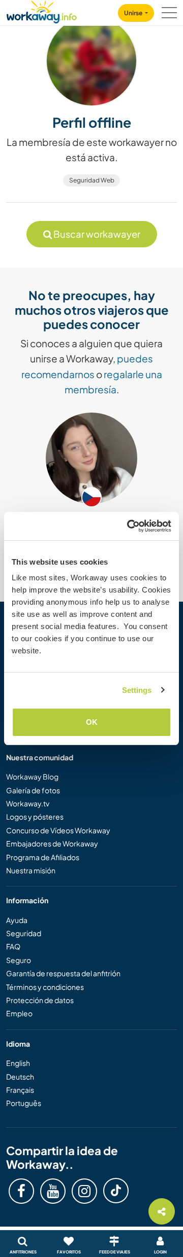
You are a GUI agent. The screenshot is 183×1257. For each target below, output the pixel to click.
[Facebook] (21, 1191)
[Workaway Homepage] (41, 10)
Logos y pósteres (35, 816)
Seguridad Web (91, 180)
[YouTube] (53, 1191)
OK (92, 722)
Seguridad (23, 933)
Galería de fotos (33, 790)
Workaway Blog (32, 776)
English (18, 1062)
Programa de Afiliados (42, 857)
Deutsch (20, 1076)
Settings (137, 690)
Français (20, 1089)
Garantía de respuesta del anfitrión (63, 973)
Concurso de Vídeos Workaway (58, 830)
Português (23, 1102)
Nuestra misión (30, 870)
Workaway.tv (27, 803)
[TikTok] (116, 1190)
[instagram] (84, 1191)
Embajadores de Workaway (52, 843)
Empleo (19, 1013)
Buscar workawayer (96, 234)
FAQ (13, 946)
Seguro (18, 960)
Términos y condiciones (45, 986)
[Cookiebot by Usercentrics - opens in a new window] (129, 526)
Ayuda (16, 920)
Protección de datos (40, 1000)
